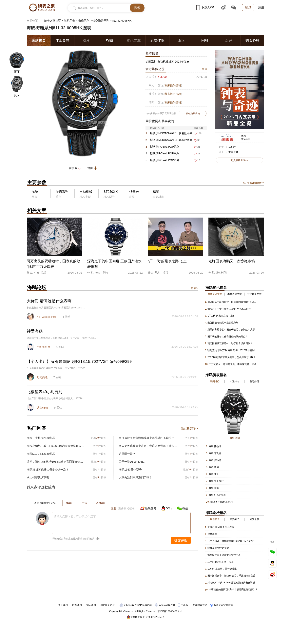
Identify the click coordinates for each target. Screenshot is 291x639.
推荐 (69, 503)
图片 (86, 40)
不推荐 (100, 503)
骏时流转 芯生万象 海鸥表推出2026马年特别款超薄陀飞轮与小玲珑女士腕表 (232, 350)
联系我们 (77, 605)
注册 (261, 7)
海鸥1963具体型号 (130, 469)
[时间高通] (31, 377)
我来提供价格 (173, 85)
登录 (248, 7)
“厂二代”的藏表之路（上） (221, 315)
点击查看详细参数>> (253, 183)
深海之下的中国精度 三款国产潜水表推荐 (229, 308)
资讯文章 (133, 40)
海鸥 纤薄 (214, 488)
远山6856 (42, 407)
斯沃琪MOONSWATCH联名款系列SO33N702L (169, 140)
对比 (90, 168)
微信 (185, 508)
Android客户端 (167, 605)
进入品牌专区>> (239, 160)
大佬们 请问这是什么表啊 (220, 527)
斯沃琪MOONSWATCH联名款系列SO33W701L (169, 134)
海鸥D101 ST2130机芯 (41, 453)
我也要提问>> (189, 428)
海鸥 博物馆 (215, 446)
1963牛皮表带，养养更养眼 (222, 568)
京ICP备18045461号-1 (170, 611)
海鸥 (243, 136)
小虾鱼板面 (43, 347)
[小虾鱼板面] (31, 347)
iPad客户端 (146, 605)
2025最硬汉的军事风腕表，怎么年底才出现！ (231, 357)
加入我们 (91, 605)
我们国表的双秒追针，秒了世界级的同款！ (230, 343)
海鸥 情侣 (214, 467)
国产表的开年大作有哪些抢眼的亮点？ (227, 336)
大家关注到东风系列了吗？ (135, 477)
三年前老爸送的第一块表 (220, 561)
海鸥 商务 (214, 474)
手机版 (185, 605)
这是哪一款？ (127, 453)
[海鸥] (227, 135)
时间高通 (42, 377)
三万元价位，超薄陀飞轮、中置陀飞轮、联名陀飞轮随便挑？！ (234, 364)
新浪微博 (150, 508)
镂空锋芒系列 (100, 20)
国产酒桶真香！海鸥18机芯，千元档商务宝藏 (231, 575)
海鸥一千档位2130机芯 (41, 437)
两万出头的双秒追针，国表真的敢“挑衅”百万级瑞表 (232, 301)
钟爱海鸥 (212, 534)
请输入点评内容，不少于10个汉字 (75, 516)
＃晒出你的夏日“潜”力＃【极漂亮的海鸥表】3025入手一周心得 (234, 589)
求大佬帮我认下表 (38, 477)
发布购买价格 (193, 113)
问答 (204, 40)
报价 (109, 40)
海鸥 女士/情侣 (216, 481)
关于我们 (63, 605)
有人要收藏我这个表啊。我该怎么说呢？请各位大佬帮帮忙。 (148, 445)
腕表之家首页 (52, 20)
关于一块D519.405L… (132, 461)
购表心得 (252, 40)
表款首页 (38, 40)
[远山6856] (31, 407)
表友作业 (157, 40)
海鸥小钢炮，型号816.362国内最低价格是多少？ (56, 445)
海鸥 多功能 (215, 460)
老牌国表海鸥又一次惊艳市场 (222, 322)
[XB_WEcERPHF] (31, 317)
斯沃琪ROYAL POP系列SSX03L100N (162, 154)
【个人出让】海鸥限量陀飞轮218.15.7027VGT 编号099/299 (232, 541)
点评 (228, 40)
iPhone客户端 (131, 605)
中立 (84, 503)
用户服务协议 (107, 605)
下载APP (207, 7)
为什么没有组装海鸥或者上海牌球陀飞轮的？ (146, 437)
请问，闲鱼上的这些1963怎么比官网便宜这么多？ (56, 461)
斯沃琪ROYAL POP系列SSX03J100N (162, 147)
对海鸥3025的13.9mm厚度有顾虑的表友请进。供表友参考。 (232, 582)
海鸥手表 (69, 20)
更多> (194, 288)
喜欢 (73, 168)
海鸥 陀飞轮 (215, 453)
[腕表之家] (42, 7)
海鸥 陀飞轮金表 (217, 495)
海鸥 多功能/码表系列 (221, 501)
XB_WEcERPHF (47, 316)
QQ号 (169, 508)
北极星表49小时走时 (218, 548)
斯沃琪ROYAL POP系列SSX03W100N (162, 161)
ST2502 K (111, 191)
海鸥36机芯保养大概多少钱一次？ (48, 469)
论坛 (181, 40)
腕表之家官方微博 (223, 605)
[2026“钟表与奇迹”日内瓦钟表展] (239, 51)
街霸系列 (83, 20)
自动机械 (86, 191)
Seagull (245, 139)
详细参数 (62, 40)
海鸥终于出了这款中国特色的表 (224, 554)
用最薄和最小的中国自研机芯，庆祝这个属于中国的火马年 (232, 329)
